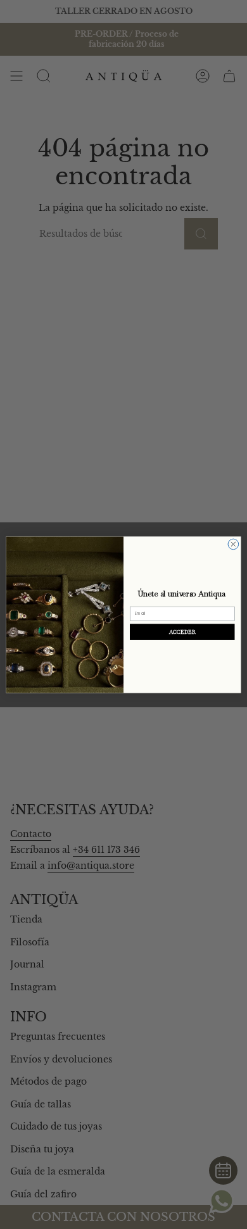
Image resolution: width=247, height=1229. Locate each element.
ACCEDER (182, 631)
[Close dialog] (233, 544)
